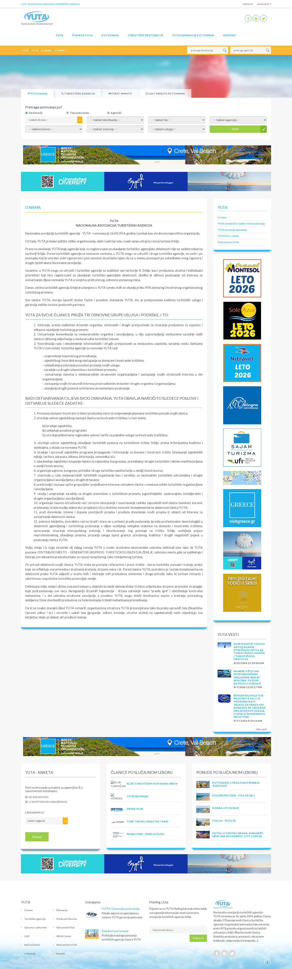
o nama (46, 50)
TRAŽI (235, 129)
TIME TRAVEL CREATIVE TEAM (147, 821)
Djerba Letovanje (225, 808)
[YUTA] (37, 17)
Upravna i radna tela (35, 927)
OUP (26, 936)
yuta (35, 50)
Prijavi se (198, 938)
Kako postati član (65, 927)
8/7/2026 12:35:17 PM (248, 687)
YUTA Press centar (228, 235)
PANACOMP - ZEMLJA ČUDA (145, 834)
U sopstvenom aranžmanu (48, 802)
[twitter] (263, 18)
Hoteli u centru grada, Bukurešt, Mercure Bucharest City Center (238, 835)
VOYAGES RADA (137, 796)
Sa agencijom (39, 797)
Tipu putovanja (79, 113)
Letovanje (29, 953)
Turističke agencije (35, 918)
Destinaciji (35, 113)
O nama (222, 217)
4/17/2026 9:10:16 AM (248, 720)
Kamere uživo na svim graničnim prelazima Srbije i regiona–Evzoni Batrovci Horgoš (247, 677)
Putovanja (110, 35)
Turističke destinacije (145, 35)
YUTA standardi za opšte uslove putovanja (241, 223)
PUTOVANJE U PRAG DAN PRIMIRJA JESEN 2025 (236, 784)
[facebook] (248, 18)
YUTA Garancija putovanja (232, 229)
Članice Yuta (82, 35)
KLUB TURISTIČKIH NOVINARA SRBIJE (152, 783)
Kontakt (230, 35)
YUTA (59, 35)
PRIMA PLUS (135, 808)
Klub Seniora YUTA (228, 242)
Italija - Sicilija (224, 820)
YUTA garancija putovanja (193, 35)
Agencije (248, 4)
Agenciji (116, 113)
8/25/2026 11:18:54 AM (249, 663)
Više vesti (261, 729)
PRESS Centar (63, 936)
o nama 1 (60, 50)
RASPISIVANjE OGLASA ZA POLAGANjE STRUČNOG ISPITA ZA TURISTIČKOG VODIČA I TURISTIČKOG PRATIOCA (249, 651)
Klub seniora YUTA (66, 944)
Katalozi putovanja (115, 931)
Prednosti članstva (66, 918)
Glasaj (37, 837)
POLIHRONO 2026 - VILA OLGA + (233, 795)
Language (263, 4)
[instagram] (255, 18)
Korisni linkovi (32, 944)
